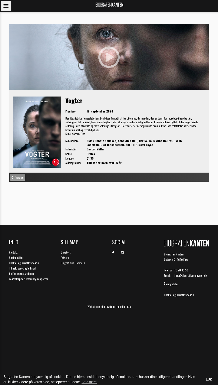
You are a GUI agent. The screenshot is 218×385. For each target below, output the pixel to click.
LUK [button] (209, 379)
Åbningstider (16, 257)
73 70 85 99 (181, 270)
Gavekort (66, 252)
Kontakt (13, 252)
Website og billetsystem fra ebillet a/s (109, 306)
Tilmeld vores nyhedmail (22, 268)
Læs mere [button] (89, 382)
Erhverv (65, 257)
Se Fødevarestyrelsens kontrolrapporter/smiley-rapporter (28, 276)
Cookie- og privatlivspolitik (24, 263)
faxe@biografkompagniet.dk (190, 275)
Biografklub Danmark (73, 263)
